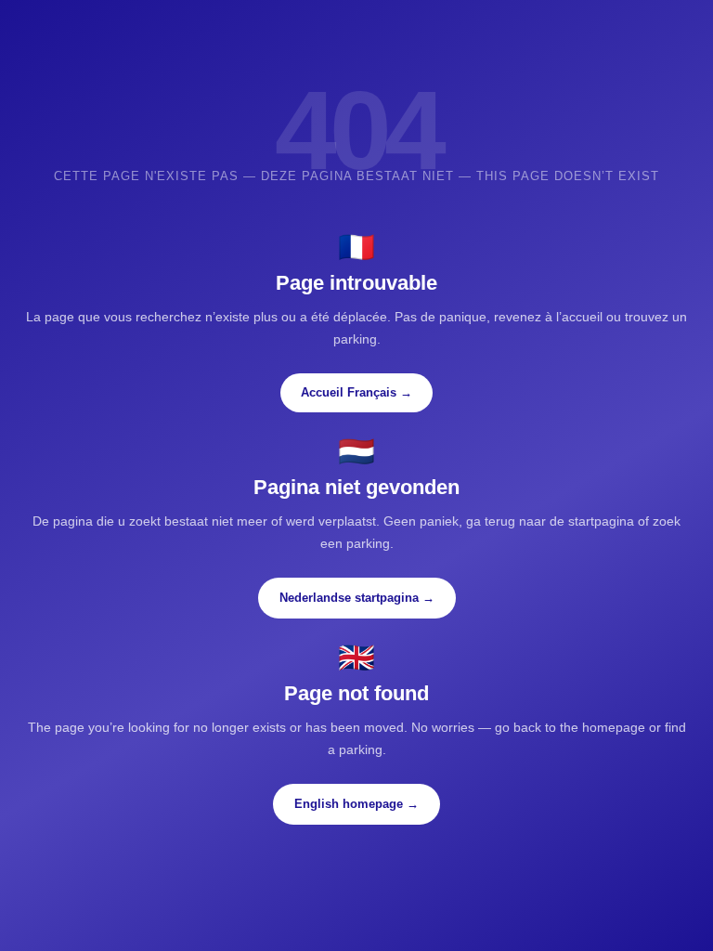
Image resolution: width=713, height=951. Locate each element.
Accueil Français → (356, 392)
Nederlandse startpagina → (356, 598)
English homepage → (356, 804)
